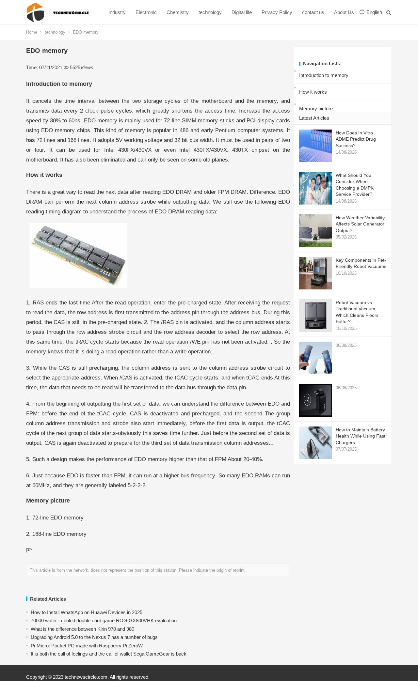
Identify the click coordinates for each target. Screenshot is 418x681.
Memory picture (316, 108)
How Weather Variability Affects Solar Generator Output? (360, 224)
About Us (344, 12)
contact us (313, 12)
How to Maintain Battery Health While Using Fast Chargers (360, 436)
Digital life (242, 12)
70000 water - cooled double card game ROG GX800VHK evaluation (104, 620)
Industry (117, 12)
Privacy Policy (277, 12)
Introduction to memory (323, 75)
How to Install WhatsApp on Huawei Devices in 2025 (86, 612)
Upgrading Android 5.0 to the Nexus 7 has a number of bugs (94, 637)
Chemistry (178, 12)
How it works (313, 92)
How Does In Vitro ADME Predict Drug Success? (356, 139)
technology (210, 12)
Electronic (146, 12)
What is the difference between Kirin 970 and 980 (82, 629)
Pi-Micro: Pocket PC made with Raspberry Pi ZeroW (87, 645)
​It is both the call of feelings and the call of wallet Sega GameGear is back (108, 654)
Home (31, 32)
